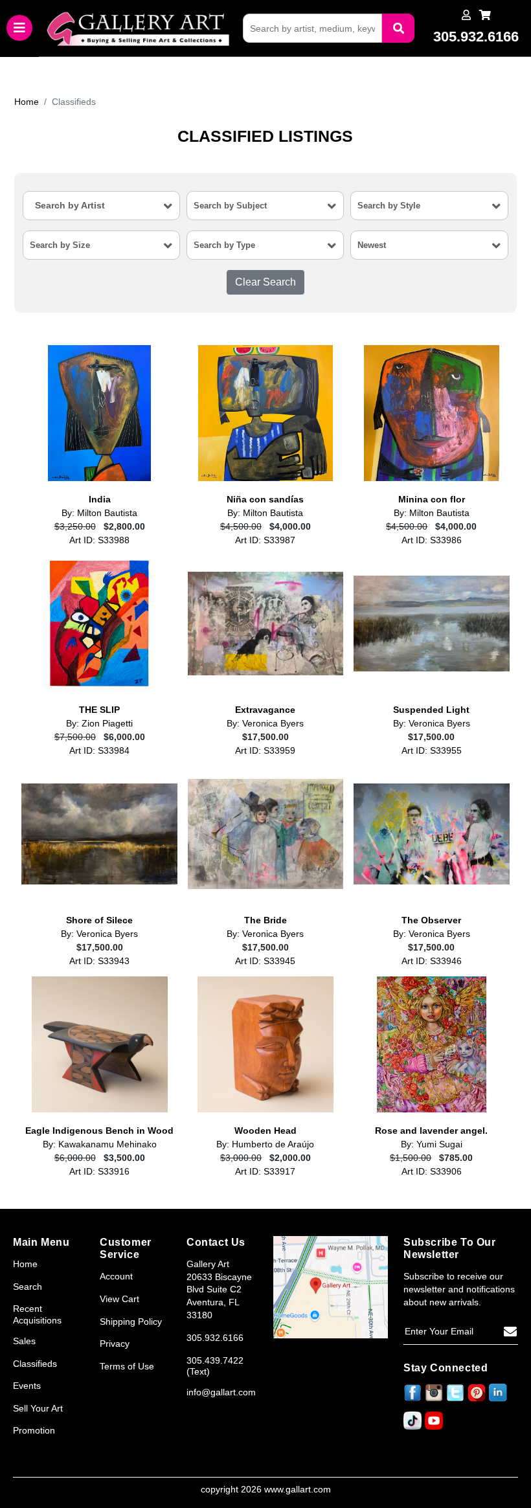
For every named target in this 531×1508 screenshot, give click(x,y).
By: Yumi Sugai (431, 1144)
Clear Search (265, 281)
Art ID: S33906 (431, 1171)
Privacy (115, 1343)
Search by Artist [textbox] (70, 205)
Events (27, 1385)
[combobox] (101, 205)
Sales (24, 1341)
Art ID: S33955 (431, 751)
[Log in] (466, 15)
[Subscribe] (510, 1331)
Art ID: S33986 (431, 540)
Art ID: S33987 (265, 540)
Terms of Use (127, 1366)
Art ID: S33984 (99, 751)
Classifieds (35, 1363)
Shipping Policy (131, 1321)
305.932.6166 (214, 1338)
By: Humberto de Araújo (265, 1144)
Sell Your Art (38, 1408)
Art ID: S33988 (99, 540)
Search (27, 1286)
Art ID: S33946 (431, 961)
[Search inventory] (398, 28)
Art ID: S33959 (265, 751)
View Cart (119, 1299)
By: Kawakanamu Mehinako (100, 1144)
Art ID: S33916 (99, 1171)
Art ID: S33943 (99, 961)
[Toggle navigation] (19, 28)
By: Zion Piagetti (99, 723)
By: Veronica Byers (265, 723)
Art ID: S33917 (265, 1171)
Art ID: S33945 (265, 961)
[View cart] (485, 15)
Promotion (34, 1430)
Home (26, 101)
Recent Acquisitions (37, 1314)
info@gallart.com (221, 1392)
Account (116, 1276)
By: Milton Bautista (99, 513)
